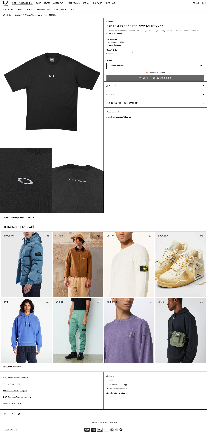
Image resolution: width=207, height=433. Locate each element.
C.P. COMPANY (8, 9)
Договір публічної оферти (116, 393)
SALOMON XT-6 (44, 9)
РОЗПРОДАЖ (74, 3)
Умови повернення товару (116, 384)
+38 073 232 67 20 (11, 390)
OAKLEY (18, 15)
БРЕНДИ (86, 3)
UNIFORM (7, 15)
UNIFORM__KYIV (19, 367)
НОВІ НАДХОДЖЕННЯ (22, 3)
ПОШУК (196, 3)
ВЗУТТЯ (47, 3)
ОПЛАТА (110, 94)
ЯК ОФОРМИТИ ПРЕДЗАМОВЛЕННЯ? (122, 103)
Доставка (109, 53)
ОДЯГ (38, 3)
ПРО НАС (110, 3)
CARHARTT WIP (61, 9)
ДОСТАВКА (111, 86)
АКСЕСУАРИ (58, 3)
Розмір (109, 60)
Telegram (23, 390)
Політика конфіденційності (117, 389)
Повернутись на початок (103, 423)
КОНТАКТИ (98, 3)
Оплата (109, 380)
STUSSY (74, 9)
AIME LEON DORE (26, 9)
